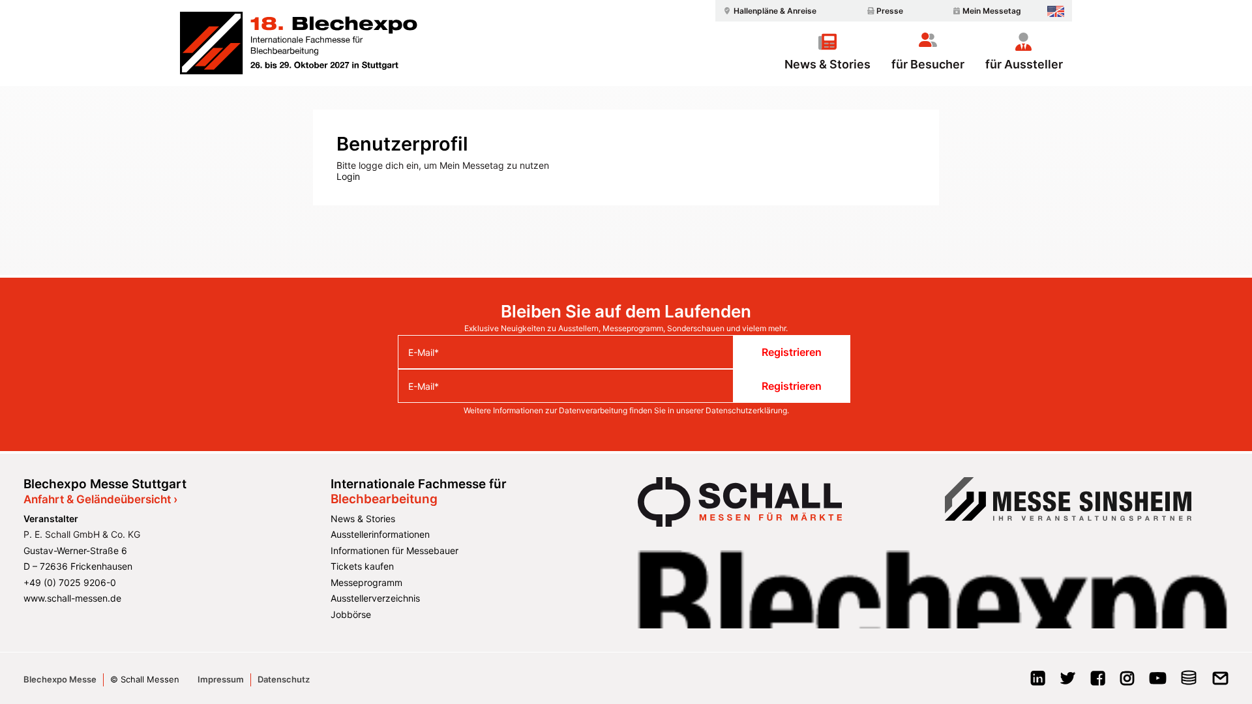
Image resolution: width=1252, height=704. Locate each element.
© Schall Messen (144, 679)
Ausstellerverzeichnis (375, 598)
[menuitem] (768, 11)
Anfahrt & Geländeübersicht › (100, 499)
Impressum (221, 679)
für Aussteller (1024, 63)
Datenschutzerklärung (746, 410)
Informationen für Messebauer (394, 550)
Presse (889, 11)
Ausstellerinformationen (380, 534)
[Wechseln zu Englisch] (1055, 11)
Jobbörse (351, 614)
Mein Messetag (991, 11)
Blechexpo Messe (60, 679)
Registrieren (792, 352)
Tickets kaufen (362, 566)
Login (348, 176)
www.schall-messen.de (72, 598)
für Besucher (927, 63)
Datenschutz (284, 679)
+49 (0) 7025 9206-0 (69, 582)
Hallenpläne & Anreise (775, 11)
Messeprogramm (366, 582)
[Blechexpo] (298, 43)
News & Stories (827, 63)
